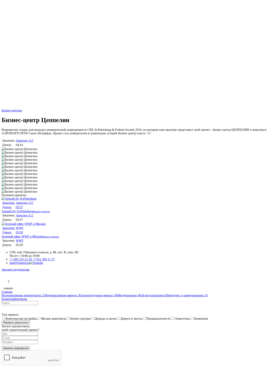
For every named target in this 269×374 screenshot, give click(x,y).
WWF (19, 228)
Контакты (20, 299)
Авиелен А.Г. (25, 140)
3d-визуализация (154, 295)
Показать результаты (15, 322)
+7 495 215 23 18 (20, 259)
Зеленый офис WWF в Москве (22, 232)
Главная (7, 291)
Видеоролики (130, 295)
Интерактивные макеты (63, 295)
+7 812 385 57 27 (43, 259)
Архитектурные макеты (100, 295)
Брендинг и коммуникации (187, 295)
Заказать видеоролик (16, 269)
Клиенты (8, 299)
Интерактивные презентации (23, 295)
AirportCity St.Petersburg (18, 207)
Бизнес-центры (12, 110)
